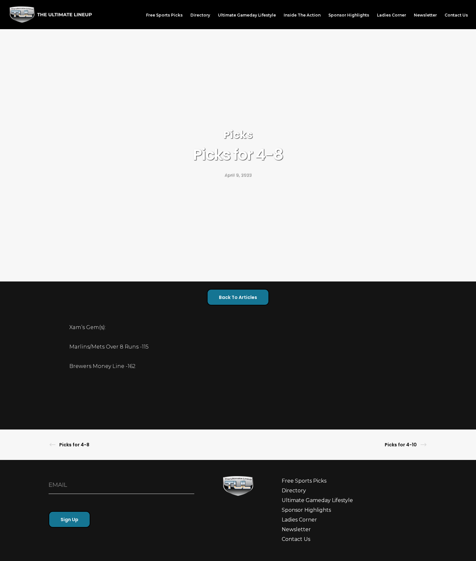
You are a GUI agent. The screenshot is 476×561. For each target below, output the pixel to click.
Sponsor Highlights (306, 510)
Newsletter (296, 529)
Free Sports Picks (304, 481)
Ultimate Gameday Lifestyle (317, 500)
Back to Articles (238, 297)
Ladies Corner (299, 520)
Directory (294, 490)
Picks (238, 134)
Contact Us (296, 539)
